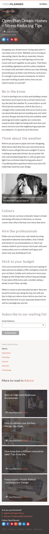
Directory (38, 529)
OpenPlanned (13, 4)
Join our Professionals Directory (18, 516)
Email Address (23, 321)
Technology (6, 370)
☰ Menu (43, 4)
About (29, 529)
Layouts (5, 361)
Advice (11, 11)
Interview (6, 357)
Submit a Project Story (14, 513)
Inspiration (6, 353)
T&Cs (4, 529)
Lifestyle (5, 366)
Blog (4, 11)
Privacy (12, 529)
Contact (20, 529)
